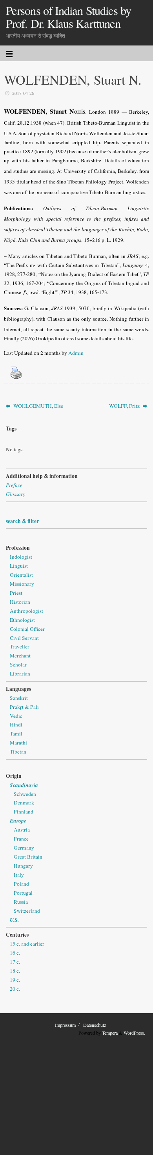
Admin (76, 352)
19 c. (15, 979)
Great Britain (28, 856)
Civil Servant (24, 637)
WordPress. (134, 1033)
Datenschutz (94, 1025)
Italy (19, 874)
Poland (21, 883)
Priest (16, 592)
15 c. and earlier (27, 943)
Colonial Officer (27, 628)
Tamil (16, 733)
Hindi (16, 724)
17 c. (15, 961)
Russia (21, 901)
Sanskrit (19, 697)
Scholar (18, 664)
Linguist (19, 565)
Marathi (18, 742)
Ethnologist (22, 619)
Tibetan (18, 751)
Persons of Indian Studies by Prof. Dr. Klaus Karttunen (68, 17)
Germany (24, 847)
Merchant (20, 655)
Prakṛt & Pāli (24, 706)
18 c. (15, 970)
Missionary (22, 583)
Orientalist (21, 574)
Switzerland (27, 910)
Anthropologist (26, 610)
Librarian (20, 673)
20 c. (15, 988)
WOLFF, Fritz (125, 405)
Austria (22, 829)
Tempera (110, 1033)
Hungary (23, 865)
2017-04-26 (23, 93)
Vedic (16, 715)
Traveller (19, 646)
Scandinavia (24, 784)
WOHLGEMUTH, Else (37, 405)
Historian (20, 601)
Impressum (65, 1025)
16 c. (15, 952)
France (21, 838)
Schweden (25, 793)
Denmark (24, 802)
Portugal (23, 892)
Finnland (23, 811)
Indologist (21, 556)
